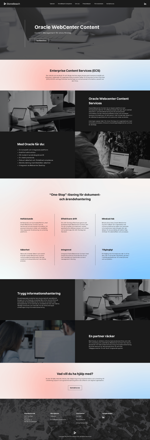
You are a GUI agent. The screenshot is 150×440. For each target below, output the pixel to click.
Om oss (77, 3)
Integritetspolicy (82, 423)
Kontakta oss (110, 3)
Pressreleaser (87, 3)
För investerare (98, 3)
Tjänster (52, 3)
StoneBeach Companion (65, 3)
